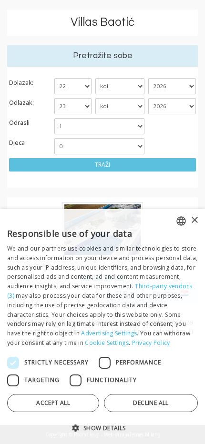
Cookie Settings (107, 343)
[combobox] (181, 221)
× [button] (194, 220)
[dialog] (102, 326)
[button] (102, 427)
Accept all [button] (53, 403)
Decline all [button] (150, 403)
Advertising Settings (109, 333)
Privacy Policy (151, 343)
